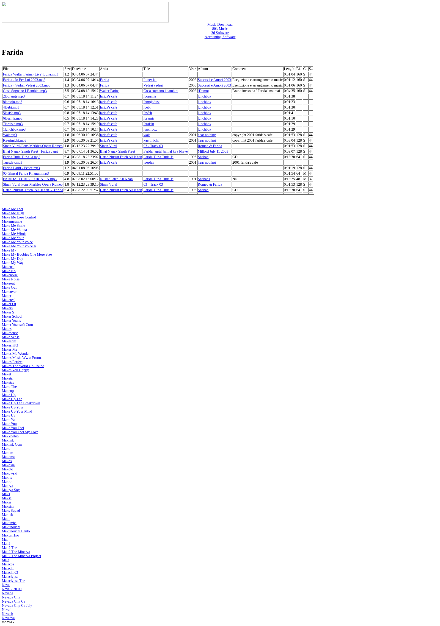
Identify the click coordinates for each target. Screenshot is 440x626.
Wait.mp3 (10, 135)
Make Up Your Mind (17, 411)
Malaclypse (10, 576)
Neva (6, 585)
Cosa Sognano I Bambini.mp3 (25, 91)
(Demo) (203, 91)
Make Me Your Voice (17, 242)
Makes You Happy (15, 370)
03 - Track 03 (153, 146)
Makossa (8, 465)
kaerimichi (151, 140)
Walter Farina (109, 91)
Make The (9, 386)
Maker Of (9, 304)
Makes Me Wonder (16, 353)
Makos (7, 461)
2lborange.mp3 (14, 96)
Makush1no (10, 535)
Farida (104, 80)
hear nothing (207, 135)
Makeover (9, 291)
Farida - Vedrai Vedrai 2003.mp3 (26, 85)
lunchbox (204, 96)
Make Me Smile (13, 225)
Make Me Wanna (14, 230)
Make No (9, 271)
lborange (149, 96)
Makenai (8, 267)
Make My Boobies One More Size (27, 254)
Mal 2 (6, 543)
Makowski (9, 473)
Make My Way (13, 263)
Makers (7, 308)
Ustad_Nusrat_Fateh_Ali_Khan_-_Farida (33, 190)
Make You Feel (13, 428)
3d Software (220, 33)
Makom (7, 453)
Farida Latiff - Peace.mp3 (21, 168)
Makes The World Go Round (23, 366)
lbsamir (148, 118)
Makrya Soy (11, 490)
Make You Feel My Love (20, 432)
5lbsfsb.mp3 (12, 113)
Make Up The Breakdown (21, 403)
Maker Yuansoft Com (17, 325)
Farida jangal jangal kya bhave (165, 151)
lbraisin (148, 124)
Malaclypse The (13, 581)
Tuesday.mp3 (12, 162)
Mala (5, 560)
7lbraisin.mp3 (13, 124)
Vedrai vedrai (153, 85)
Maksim (8, 506)
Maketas (8, 382)
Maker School (12, 316)
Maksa (6, 498)
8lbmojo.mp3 (12, 102)
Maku (6, 519)
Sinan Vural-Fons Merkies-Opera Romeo (33, 146)
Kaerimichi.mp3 (14, 140)
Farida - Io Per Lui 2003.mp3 (24, 80)
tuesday (148, 162)
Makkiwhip (10, 436)
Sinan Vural (108, 146)
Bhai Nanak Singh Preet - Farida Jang (30, 151)
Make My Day (12, 258)
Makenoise (10, 275)
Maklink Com (12, 444)
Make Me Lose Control (19, 217)
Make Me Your (13, 238)
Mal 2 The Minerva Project (21, 556)
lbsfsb (147, 113)
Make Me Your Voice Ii (19, 246)
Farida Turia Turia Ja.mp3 (21, 157)
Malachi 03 (10, 572)
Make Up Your (12, 407)
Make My (9, 250)
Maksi (6, 502)
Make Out (9, 287)
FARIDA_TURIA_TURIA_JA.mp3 (30, 179)
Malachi (8, 568)
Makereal (8, 300)
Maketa (7, 378)
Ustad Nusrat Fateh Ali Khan (121, 157)
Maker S (8, 312)
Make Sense (10, 337)
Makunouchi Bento (16, 531)
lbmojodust (151, 102)
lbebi (147, 107)
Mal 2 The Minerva (16, 552)
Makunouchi (11, 527)
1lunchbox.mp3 (14, 129)
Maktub (7, 515)
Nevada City (11, 597)
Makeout (8, 283)
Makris (7, 477)
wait (146, 135)
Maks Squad (11, 510)
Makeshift (9, 341)
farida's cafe (108, 96)
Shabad (203, 157)
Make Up (9, 395)
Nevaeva (8, 618)
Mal (5, 539)
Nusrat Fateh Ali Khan (116, 179)
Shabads (204, 179)
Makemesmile (12, 221)
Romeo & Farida (210, 146)
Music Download (220, 24)
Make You (9, 424)
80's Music (220, 29)
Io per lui (150, 80)
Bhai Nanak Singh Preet (117, 151)
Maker (6, 296)
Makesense (10, 333)
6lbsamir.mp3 (12, 118)
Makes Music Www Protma (22, 358)
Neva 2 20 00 (12, 589)
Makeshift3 (10, 345)
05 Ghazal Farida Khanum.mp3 (26, 173)
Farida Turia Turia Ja (158, 157)
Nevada (7, 593)
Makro (6, 481)
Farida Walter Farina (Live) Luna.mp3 (30, 74)
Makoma (8, 457)
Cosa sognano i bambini (160, 91)
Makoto (7, 469)
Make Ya (8, 420)
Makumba (9, 523)
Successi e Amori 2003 (214, 80)
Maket (6, 374)
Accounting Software (220, 37)
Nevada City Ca (13, 601)
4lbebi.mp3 (11, 107)
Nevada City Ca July (17, 605)
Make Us (8, 415)
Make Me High (13, 213)
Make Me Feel (12, 209)
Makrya (7, 486)
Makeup (8, 391)
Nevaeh (7, 614)
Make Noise (10, 279)
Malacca (8, 564)
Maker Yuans (11, 320)
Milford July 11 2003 (213, 151)
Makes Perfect (12, 362)
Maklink (8, 440)
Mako (6, 448)
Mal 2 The (9, 548)
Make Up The (12, 399)
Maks (6, 494)
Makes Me (9, 349)
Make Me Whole (14, 234)
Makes (6, 329)
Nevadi (7, 610)
